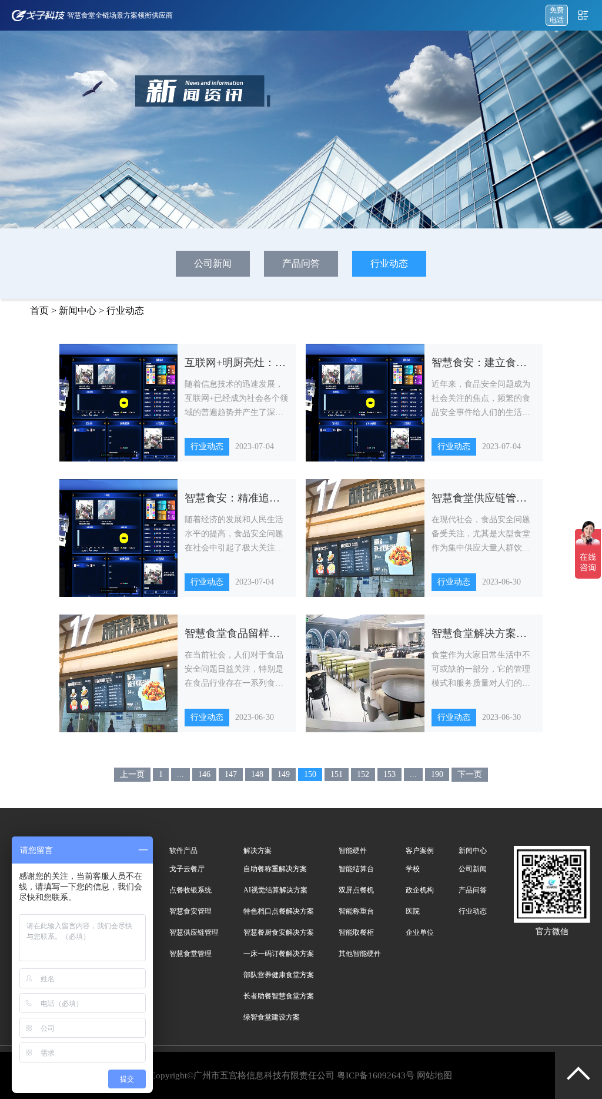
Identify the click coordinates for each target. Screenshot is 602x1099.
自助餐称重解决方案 (275, 869)
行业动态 (389, 263)
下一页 (469, 774)
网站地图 (434, 1075)
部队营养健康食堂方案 (278, 975)
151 (336, 774)
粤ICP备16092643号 (375, 1075)
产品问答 (301, 263)
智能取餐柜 (356, 932)
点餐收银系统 (190, 890)
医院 (413, 911)
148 (257, 774)
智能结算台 (356, 869)
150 (310, 774)
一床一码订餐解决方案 (278, 953)
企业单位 (420, 932)
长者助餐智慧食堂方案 (278, 996)
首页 (39, 311)
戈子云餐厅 (187, 869)
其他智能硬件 (360, 953)
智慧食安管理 (190, 911)
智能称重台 (356, 911)
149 (283, 774)
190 (437, 774)
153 (389, 774)
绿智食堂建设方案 (271, 1017)
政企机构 (420, 890)
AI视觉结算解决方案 (275, 890)
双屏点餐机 (356, 890)
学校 (413, 869)
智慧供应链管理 (194, 932)
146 (204, 774)
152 (363, 774)
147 (231, 774)
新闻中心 (77, 311)
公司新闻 (213, 263)
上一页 (132, 774)
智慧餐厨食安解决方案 (278, 932)
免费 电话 (557, 15)
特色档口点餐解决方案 (278, 911)
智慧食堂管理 (190, 953)
